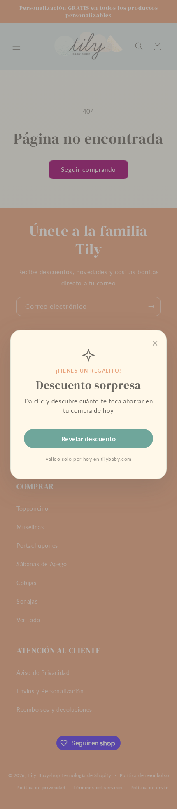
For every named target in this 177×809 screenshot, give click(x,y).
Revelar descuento (88, 438)
